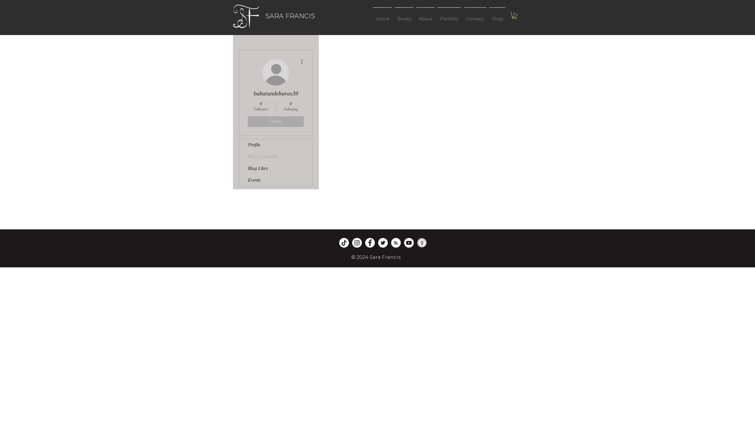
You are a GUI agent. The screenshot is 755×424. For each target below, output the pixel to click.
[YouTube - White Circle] (409, 243)
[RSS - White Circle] (396, 243)
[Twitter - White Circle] (383, 243)
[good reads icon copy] (422, 243)
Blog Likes (258, 168)
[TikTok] (344, 243)
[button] (404, 16)
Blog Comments (263, 156)
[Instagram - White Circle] (357, 243)
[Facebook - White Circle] (370, 243)
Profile (254, 144)
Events (254, 180)
